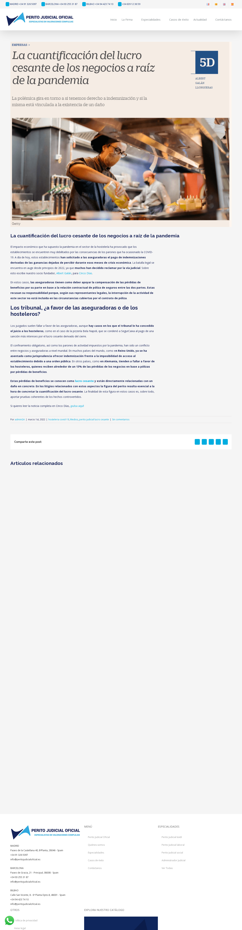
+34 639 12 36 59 (131, 4)
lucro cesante (84, 381)
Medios (74, 419)
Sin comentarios (120, 419)
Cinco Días (85, 273)
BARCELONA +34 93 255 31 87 (61, 4)
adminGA (20, 419)
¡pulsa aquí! (77, 406)
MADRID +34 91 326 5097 (23, 4)
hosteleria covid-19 (58, 419)
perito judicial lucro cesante (94, 419)
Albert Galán (63, 273)
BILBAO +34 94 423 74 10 (99, 4)
